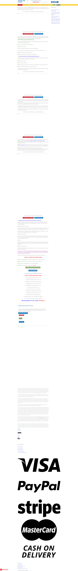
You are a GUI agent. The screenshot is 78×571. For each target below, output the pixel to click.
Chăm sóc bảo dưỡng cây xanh (22, 452)
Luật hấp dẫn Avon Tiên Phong (41, 417)
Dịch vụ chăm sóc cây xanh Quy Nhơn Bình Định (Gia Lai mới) (55, 23)
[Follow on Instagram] (54, 2)
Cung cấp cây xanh (20, 448)
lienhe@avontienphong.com (30, 273)
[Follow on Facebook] (53, 2)
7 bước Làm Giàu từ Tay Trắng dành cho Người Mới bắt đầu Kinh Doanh (55, 13)
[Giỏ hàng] (59, 2)
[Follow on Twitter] (56, 2)
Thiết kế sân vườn (20, 446)
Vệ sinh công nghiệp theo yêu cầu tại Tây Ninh (55, 10)
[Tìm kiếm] (51, 2)
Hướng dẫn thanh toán (22, 568)
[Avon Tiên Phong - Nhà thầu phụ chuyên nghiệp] (22, 2)
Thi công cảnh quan (20, 449)
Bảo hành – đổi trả (21, 566)
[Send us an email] (57, 2)
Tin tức (19, 562)
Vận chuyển (20, 567)
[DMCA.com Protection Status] (30, 570)
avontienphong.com (39, 273)
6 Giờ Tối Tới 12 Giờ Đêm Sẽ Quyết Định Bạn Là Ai (55, 17)
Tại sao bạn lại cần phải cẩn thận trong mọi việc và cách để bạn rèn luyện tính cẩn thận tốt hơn (55, 19)
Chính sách (20, 565)
